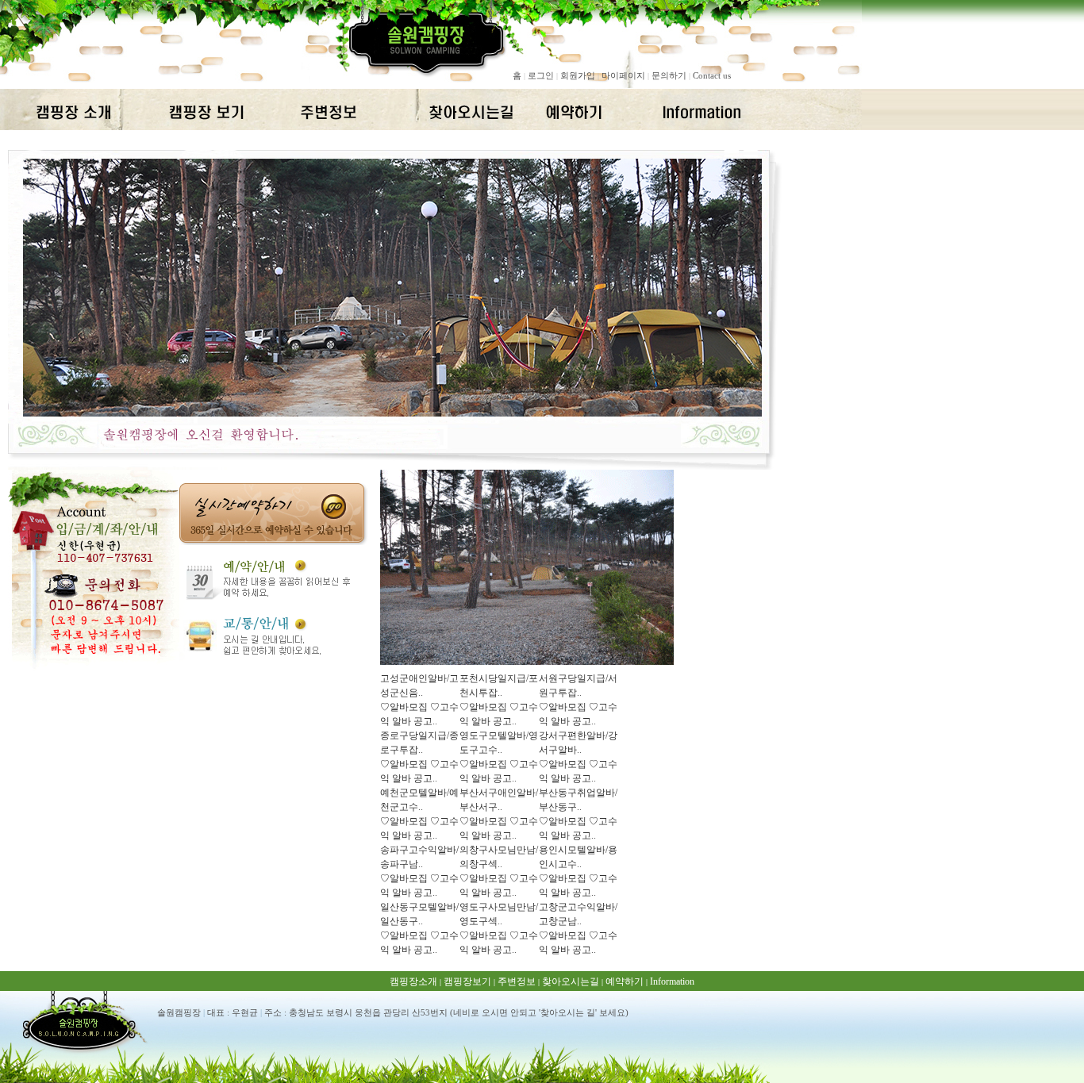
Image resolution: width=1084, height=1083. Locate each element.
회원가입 (577, 75)
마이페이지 (623, 75)
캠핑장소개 (413, 981)
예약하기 (624, 981)
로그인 (541, 75)
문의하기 (669, 75)
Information (672, 981)
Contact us (712, 75)
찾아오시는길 (570, 981)
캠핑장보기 (467, 981)
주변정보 (517, 981)
